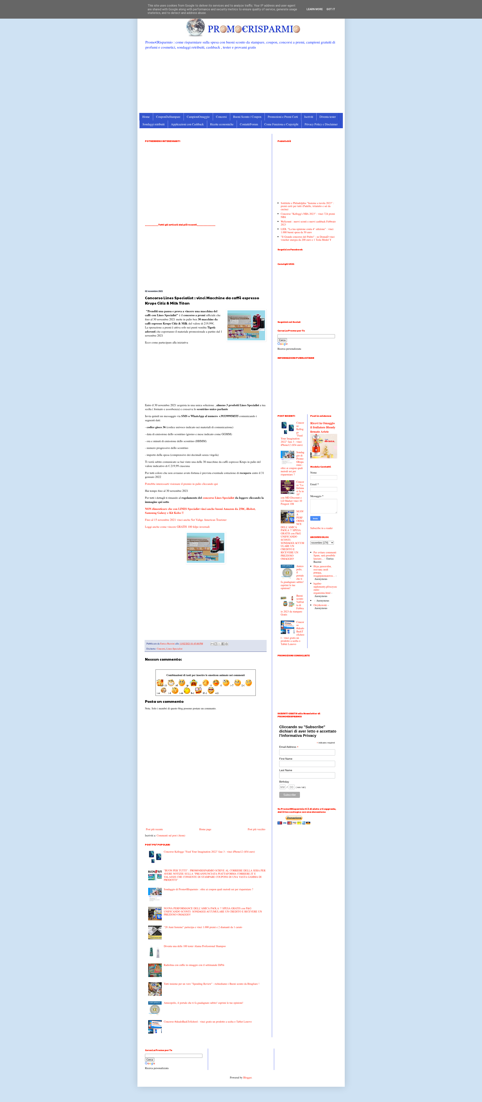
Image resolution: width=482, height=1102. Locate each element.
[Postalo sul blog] (216, 644)
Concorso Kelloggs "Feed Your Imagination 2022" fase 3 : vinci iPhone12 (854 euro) (209, 851)
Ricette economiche (221, 124)
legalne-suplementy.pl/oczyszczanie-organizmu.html (325, 588)
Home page (205, 829)
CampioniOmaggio (198, 117)
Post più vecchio (256, 829)
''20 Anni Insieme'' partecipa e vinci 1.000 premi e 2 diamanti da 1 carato (203, 927)
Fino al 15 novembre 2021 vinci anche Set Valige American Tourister (186, 520)
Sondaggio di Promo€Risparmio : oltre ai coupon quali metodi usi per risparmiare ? (208, 889)
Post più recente (154, 829)
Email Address (288, 747)
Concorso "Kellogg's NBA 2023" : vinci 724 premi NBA (308, 215)
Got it (330, 9)
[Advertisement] (241, 81)
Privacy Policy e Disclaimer (321, 124)
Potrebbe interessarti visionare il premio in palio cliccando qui (181, 484)
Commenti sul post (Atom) (171, 835)
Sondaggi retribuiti (154, 124)
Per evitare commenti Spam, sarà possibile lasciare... (324, 556)
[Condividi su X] (219, 644)
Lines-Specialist (174, 648)
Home (146, 117)
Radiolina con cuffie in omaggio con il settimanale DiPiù (194, 965)
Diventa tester (328, 117)
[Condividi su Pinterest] (226, 644)
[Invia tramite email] (212, 644)
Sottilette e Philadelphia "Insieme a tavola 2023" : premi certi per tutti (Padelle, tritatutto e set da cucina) (307, 206)
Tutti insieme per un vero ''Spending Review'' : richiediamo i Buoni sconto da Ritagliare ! (211, 983)
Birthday (284, 781)
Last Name (285, 770)
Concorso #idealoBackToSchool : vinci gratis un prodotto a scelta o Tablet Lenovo (208, 1021)
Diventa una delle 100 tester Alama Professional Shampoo (195, 946)
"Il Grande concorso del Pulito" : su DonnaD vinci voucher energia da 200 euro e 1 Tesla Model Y (308, 238)
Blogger (247, 1077)
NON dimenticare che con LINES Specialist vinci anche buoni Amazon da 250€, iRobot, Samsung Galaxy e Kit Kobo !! (200, 511)
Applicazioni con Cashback (187, 124)
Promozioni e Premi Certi (283, 117)
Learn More (315, 9)
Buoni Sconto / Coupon (247, 117)
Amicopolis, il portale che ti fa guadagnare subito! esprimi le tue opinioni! (203, 1003)
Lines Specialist (224, 498)
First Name (285, 758)
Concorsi (221, 117)
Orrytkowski (320, 605)
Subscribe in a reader (321, 528)
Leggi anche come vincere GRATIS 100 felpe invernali (177, 527)
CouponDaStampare (168, 117)
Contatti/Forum (249, 124)
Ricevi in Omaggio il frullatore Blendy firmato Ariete (322, 427)
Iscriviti (308, 117)
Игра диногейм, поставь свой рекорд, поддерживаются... (324, 570)
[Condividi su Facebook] (223, 644)
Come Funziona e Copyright (281, 124)
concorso (208, 498)
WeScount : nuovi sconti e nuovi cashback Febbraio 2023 (308, 223)
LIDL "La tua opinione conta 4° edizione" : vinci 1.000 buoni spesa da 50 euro (307, 230)
